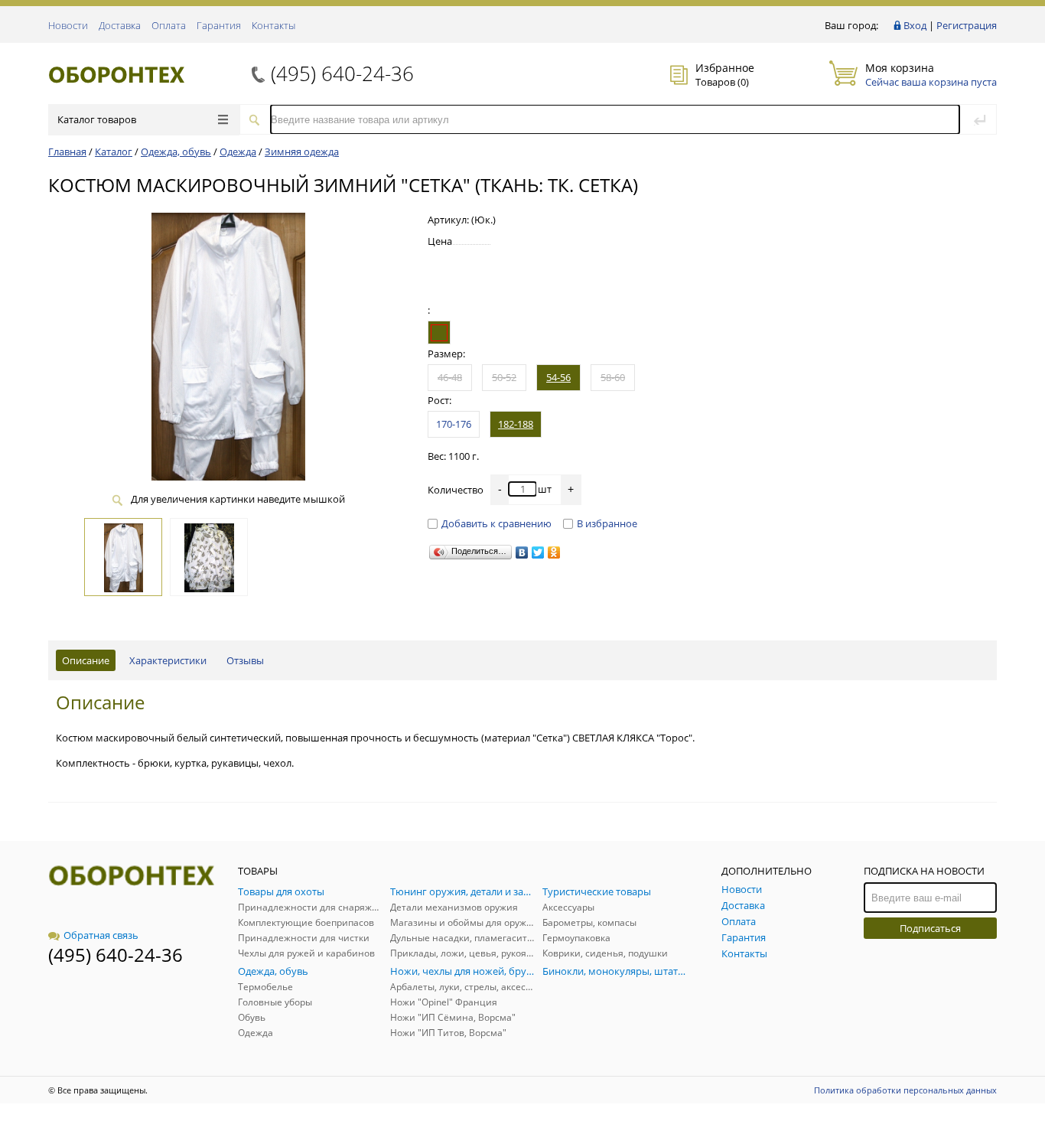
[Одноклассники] (554, 552)
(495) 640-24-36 (342, 73)
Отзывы (245, 660)
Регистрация (966, 25)
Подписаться (930, 928)
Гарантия (219, 25)
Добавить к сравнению (496, 523)
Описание (85, 660)
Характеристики (168, 660)
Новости (68, 25)
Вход (914, 25)
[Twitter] (538, 552)
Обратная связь (100, 935)
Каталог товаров (96, 119)
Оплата (168, 25)
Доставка (120, 25)
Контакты (273, 25)
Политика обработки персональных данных (905, 1090)
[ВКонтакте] (522, 552)
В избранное (607, 523)
